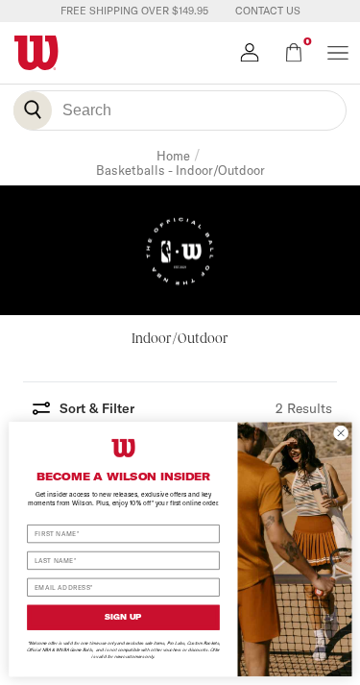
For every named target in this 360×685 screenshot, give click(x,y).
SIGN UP (123, 617)
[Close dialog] (340, 432)
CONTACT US (267, 10)
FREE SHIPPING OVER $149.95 (134, 10)
